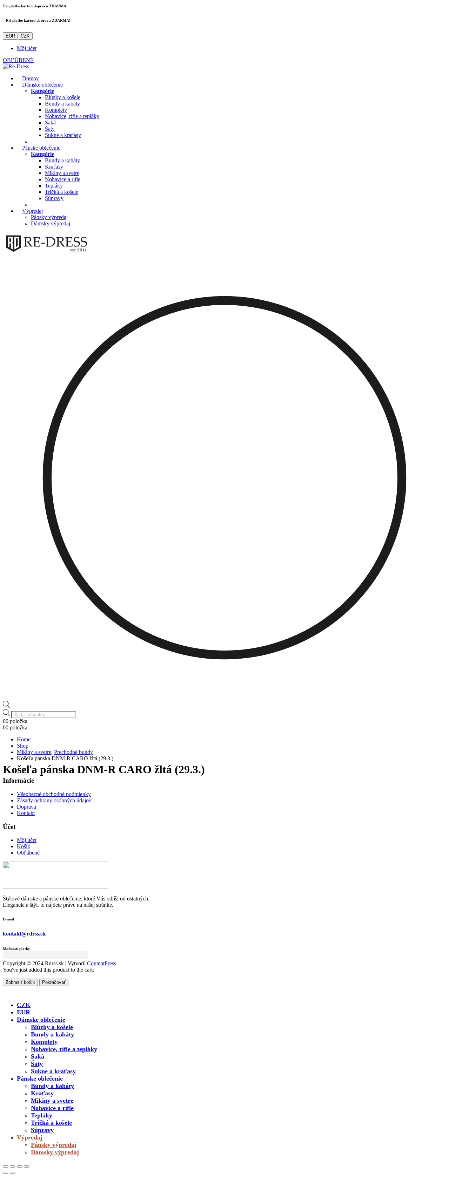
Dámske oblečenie (42, 85)
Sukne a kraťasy (63, 135)
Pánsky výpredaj (49, 217)
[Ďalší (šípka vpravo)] (12, 1173)
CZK (25, 36)
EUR (10, 36)
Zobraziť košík (20, 982)
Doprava (26, 807)
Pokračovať (54, 982)
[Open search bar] (6, 706)
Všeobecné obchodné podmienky (54, 794)
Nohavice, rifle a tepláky (72, 116)
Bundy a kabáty (62, 104)
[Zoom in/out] (5, 1166)
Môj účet (26, 48)
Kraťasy (54, 167)
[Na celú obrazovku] (12, 1166)
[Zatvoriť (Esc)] (26, 1166)
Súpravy (54, 198)
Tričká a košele (61, 192)
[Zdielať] (19, 1166)
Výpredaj (32, 211)
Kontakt (26, 813)
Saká (50, 122)
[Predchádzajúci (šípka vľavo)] (5, 1173)
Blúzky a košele (62, 97)
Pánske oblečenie (41, 148)
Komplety (56, 110)
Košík (23, 846)
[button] (7, 992)
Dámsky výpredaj (50, 223)
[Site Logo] (16, 66)
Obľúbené (28, 853)
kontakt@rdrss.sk (24, 934)
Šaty (50, 129)
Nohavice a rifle (62, 179)
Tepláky (54, 186)
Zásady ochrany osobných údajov (54, 800)
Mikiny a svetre (62, 173)
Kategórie (42, 91)
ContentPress (101, 963)
